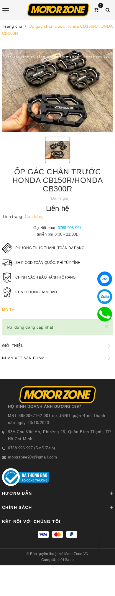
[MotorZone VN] (58, 9)
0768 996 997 (70, 228)
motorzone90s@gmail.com (32, 457)
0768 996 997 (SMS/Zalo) (31, 448)
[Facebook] (104, 278)
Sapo (69, 560)
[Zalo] (104, 296)
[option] (57, 90)
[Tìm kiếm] (108, 10)
